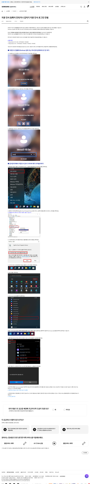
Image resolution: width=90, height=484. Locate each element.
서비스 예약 (50, 6)
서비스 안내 (44, 6)
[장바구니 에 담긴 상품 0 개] (87, 6)
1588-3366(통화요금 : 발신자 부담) (26, 477)
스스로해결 (32, 6)
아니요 (68, 410)
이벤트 (46, 472)
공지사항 (41, 472)
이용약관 (3, 472)
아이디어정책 (30, 472)
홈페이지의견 (23, 472)
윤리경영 (17, 472)
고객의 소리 (63, 6)
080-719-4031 (40, 477)
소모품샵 (57, 6)
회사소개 (57, 472)
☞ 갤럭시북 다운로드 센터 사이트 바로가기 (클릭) (18, 390)
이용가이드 (51, 472)
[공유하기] (87, 21)
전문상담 (38, 6)
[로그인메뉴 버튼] (84, 7)
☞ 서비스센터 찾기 (11, 396)
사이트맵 (36, 472)
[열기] (87, 476)
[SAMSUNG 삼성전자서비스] (9, 6)
